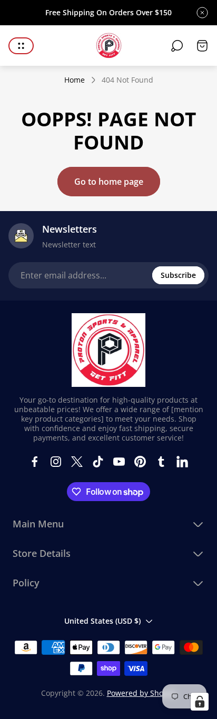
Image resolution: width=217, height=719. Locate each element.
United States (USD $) (102, 621)
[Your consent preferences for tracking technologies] (200, 702)
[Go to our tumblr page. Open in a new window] (161, 461)
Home (74, 80)
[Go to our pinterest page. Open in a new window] (140, 461)
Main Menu (38, 524)
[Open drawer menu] (21, 45)
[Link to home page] (108, 350)
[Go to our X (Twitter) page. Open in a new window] (77, 461)
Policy (26, 583)
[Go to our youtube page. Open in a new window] (119, 461)
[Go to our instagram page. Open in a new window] (56, 461)
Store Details (42, 553)
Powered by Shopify (141, 693)
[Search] (177, 45)
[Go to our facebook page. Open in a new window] (34, 461)
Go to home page (108, 181)
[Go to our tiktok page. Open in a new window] (98, 461)
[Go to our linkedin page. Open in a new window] (182, 461)
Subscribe (178, 275)
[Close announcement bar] (202, 12)
